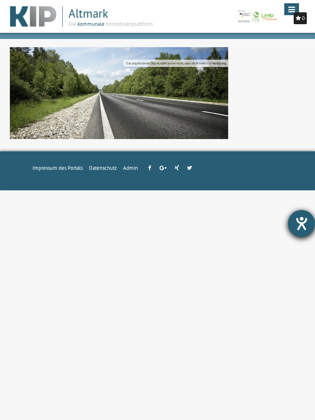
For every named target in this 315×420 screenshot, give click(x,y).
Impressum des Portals (57, 167)
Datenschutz (103, 167)
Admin (130, 167)
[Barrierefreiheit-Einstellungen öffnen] (301, 223)
